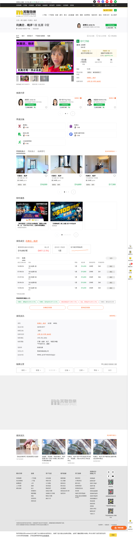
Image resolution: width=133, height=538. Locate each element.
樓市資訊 (77, 483)
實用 (78, 45)
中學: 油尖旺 (97, 81)
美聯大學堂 (93, 508)
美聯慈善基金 (79, 488)
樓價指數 (63, 478)
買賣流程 (33, 501)
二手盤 (33, 480)
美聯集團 (18, 5)
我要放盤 (120, 528)
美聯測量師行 (94, 498)
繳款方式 (48, 498)
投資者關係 (19, 480)
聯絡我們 (48, 488)
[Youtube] (112, 476)
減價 (32, 485)
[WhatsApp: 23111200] (115, 10)
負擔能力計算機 (50, 493)
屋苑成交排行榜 (65, 491)
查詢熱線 (48, 485)
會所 (39, 330)
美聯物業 (92, 478)
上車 (32, 483)
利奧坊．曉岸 (32, 20)
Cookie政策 (45, 536)
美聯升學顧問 (94, 496)
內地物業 (31, 5)
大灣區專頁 (78, 480)
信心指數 (63, 480)
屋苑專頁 (112, 316)
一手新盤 (33, 478)
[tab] (21, 151)
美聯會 (72, 5)
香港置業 (92, 501)
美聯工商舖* (93, 483)
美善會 (77, 491)
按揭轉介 (58, 5)
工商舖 (25, 5)
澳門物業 (38, 5)
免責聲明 (100, 524)
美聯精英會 (78, 485)
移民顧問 (51, 5)
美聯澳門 (92, 488)
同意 (113, 535)
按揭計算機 (49, 491)
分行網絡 (48, 483)
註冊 (99, 5)
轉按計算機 (49, 496)
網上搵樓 (24, 20)
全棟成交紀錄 (47, 307)
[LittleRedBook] (111, 492)
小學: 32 (89, 81)
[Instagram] (112, 472)
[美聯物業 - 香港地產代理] (26, 13)
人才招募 (18, 485)
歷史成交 (63, 485)
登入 (94, 5)
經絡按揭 (92, 503)
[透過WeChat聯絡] (115, 28)
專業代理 (48, 480)
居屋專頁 (33, 498)
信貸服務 (65, 5)
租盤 (32, 496)
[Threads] (108, 472)
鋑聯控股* (93, 480)
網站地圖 (18, 488)
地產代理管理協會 (80, 493)
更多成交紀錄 (85, 307)
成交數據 (63, 488)
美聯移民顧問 (94, 493)
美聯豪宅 (33, 491)
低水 (32, 488)
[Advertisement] (100, 215)
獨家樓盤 (33, 493)
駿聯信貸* (93, 511)
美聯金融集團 (94, 491)
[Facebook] (108, 476)
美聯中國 (92, 486)
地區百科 (63, 493)
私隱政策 (107, 524)
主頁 (17, 20)
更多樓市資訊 (111, 435)
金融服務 (45, 5)
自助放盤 (48, 478)
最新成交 (63, 483)
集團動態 (18, 483)
